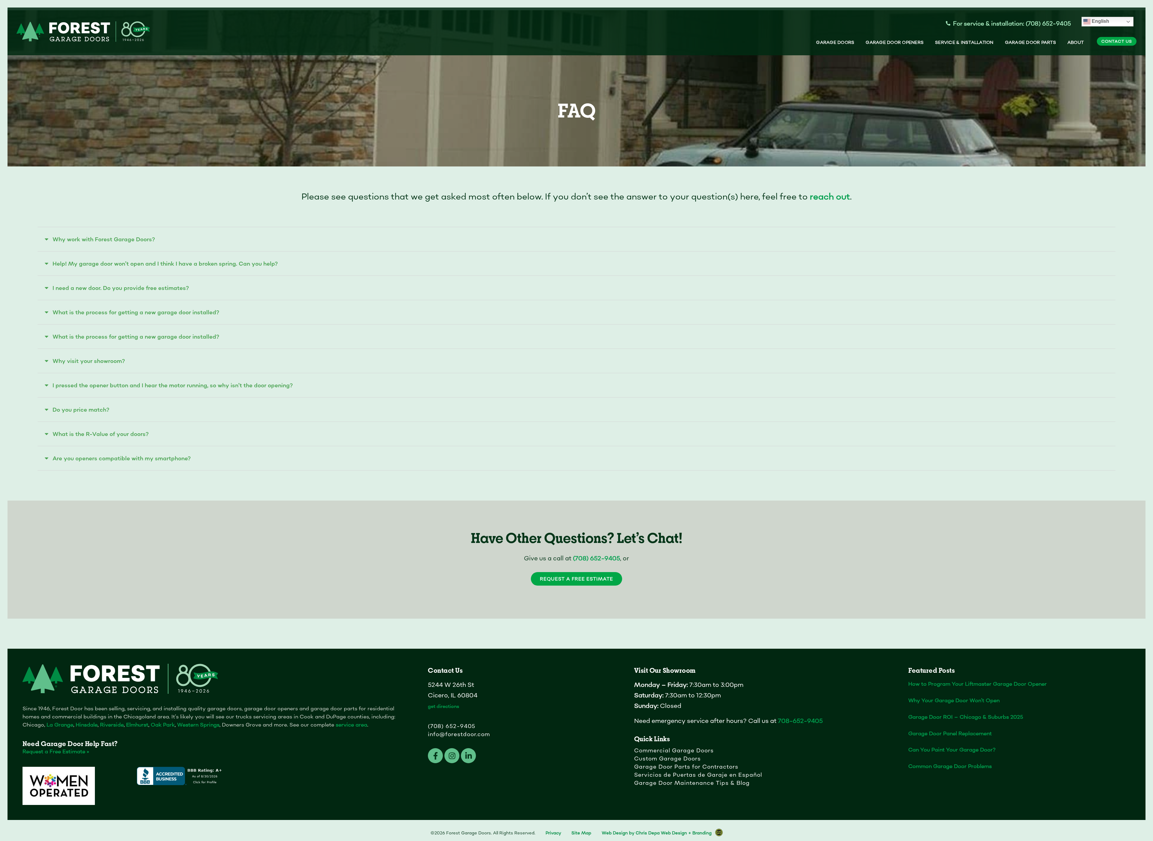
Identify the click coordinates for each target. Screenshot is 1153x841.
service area (351, 724)
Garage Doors (835, 42)
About (1075, 42)
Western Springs (198, 724)
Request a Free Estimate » (56, 751)
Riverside (112, 724)
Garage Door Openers (895, 42)
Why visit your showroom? (89, 361)
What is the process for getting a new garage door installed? (136, 312)
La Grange (60, 724)
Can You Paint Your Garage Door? (952, 749)
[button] (576, 239)
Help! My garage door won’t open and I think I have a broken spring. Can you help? (165, 264)
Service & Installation (964, 42)
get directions (443, 706)
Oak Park (163, 724)
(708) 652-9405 (596, 558)
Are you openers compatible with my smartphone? (122, 458)
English (1100, 21)
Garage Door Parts (1030, 42)
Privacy (553, 832)
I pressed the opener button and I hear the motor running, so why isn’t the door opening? (173, 385)
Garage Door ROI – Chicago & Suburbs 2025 (965, 717)
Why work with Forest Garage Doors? (104, 239)
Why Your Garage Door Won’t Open (954, 700)
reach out (830, 196)
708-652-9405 (800, 720)
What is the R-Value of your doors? (101, 434)
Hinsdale (87, 724)
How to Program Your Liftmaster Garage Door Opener (977, 684)
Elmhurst (137, 724)
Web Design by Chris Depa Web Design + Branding (657, 832)
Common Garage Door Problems (950, 766)
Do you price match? (81, 410)
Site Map (581, 832)
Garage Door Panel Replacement (950, 733)
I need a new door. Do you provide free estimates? (121, 288)
